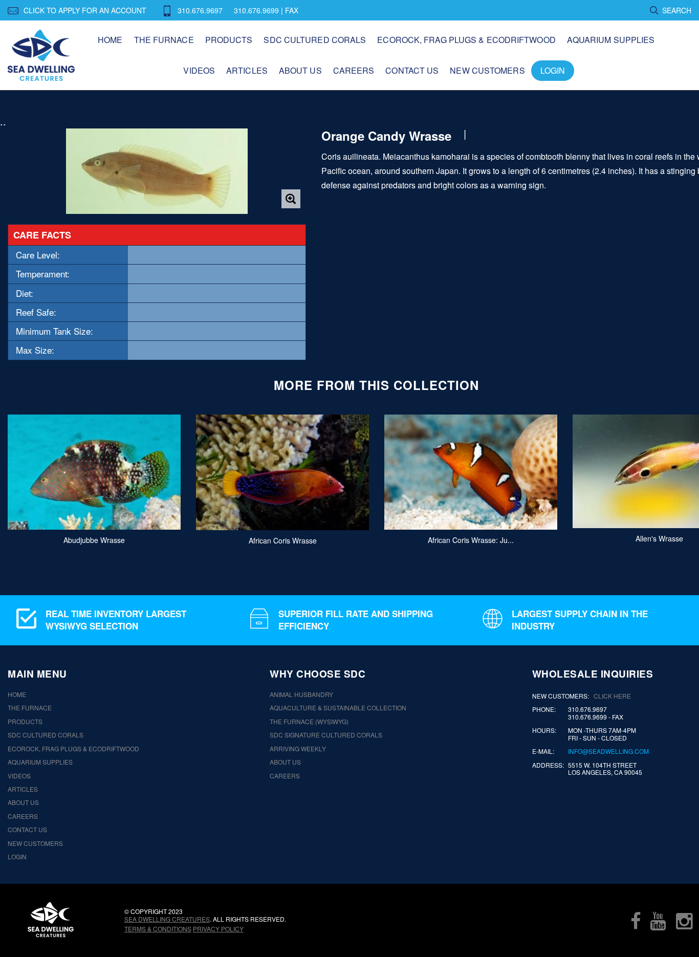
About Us (300, 70)
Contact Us (412, 70)
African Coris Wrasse (283, 540)
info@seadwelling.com (608, 751)
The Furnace (164, 40)
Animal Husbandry (301, 694)
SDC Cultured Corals (315, 40)
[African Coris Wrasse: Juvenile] (470, 472)
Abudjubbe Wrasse (94, 540)
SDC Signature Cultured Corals (326, 734)
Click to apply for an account (85, 10)
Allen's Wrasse (659, 538)
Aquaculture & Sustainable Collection (338, 707)
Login (552, 70)
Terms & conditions (157, 928)
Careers (354, 70)
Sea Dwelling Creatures (167, 919)
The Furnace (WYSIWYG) (309, 721)
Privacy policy (218, 928)
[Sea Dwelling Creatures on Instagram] (684, 920)
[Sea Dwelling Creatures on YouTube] (658, 920)
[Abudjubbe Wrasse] (94, 472)
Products (229, 40)
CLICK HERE (612, 695)
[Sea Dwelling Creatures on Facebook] (635, 920)
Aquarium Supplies (611, 40)
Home (110, 40)
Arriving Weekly (298, 748)
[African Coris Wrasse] (282, 472)
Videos (199, 70)
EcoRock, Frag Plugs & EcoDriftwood (466, 40)
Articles (247, 70)
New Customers (487, 70)
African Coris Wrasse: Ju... (471, 540)
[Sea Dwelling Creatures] (51, 919)
